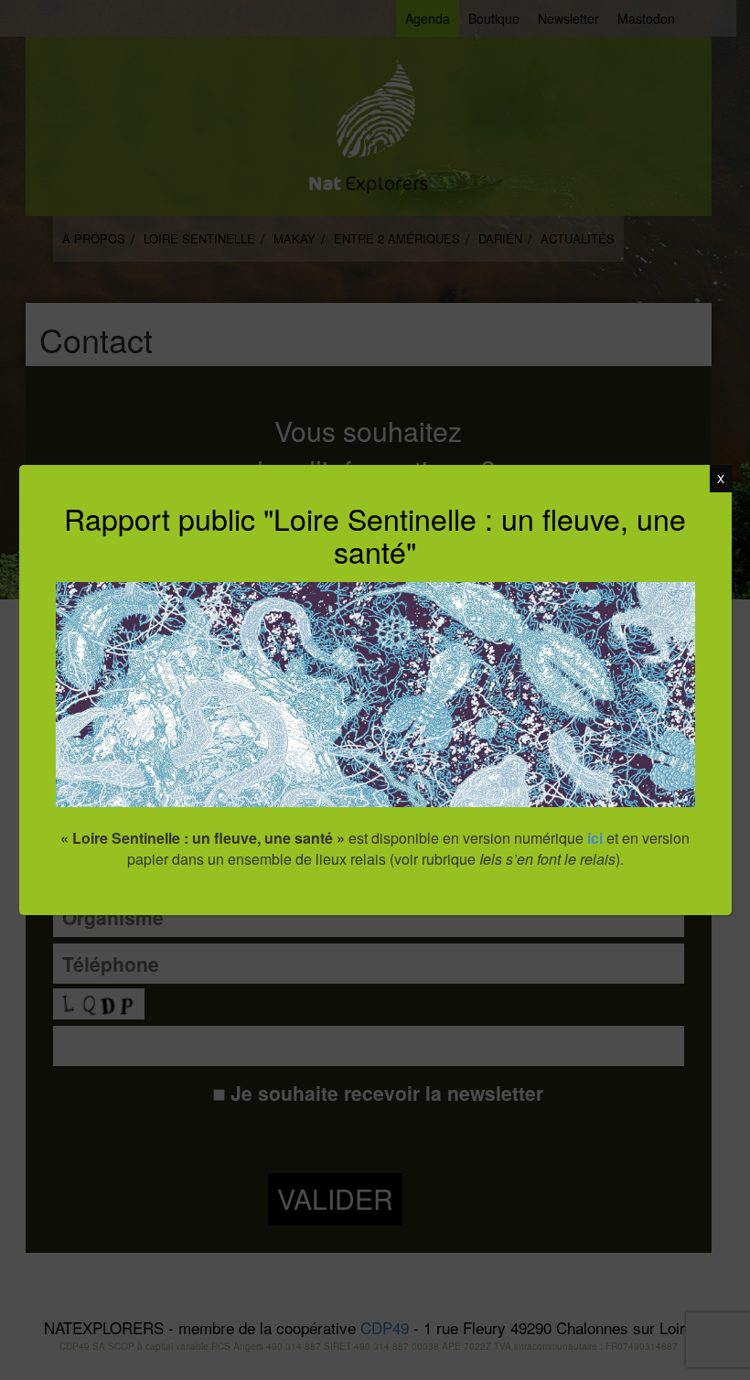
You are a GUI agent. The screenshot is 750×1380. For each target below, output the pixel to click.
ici (595, 837)
